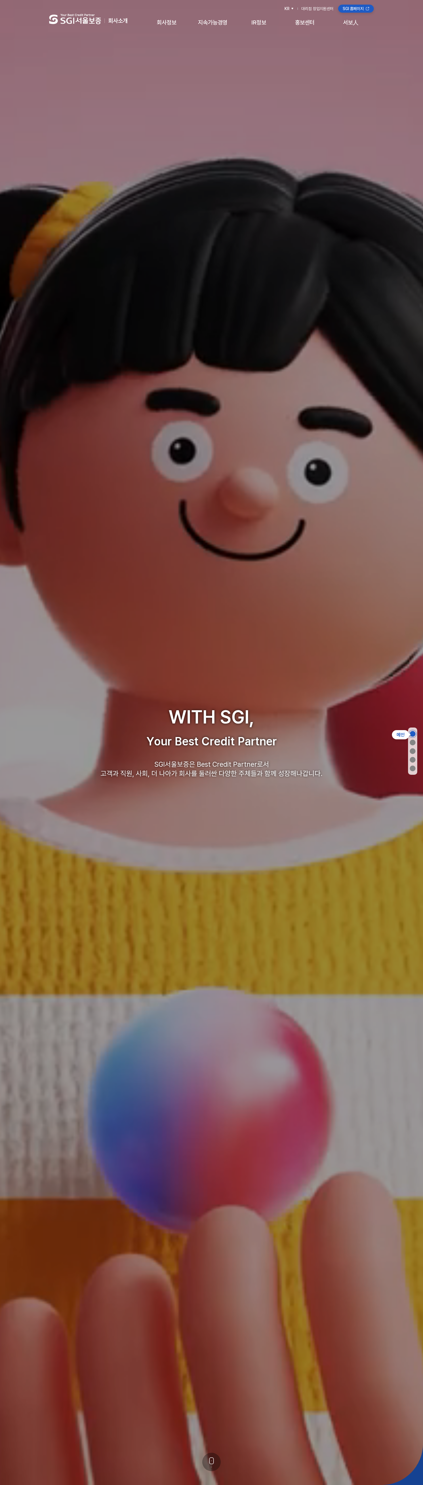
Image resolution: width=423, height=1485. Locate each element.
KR (287, 8)
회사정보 (166, 22)
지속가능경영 (212, 22)
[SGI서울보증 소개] (413, 742)
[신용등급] (413, 751)
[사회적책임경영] (413, 760)
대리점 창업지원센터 (317, 8)
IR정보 (258, 22)
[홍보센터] (413, 768)
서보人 (351, 22)
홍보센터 (305, 22)
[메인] (413, 734)
